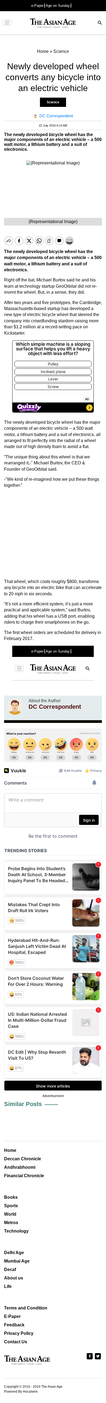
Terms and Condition (25, 1308)
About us (13, 1278)
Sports (11, 1205)
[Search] (100, 23)
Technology (16, 1231)
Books (11, 1197)
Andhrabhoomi (19, 1167)
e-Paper (37, 6)
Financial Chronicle (24, 1175)
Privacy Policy (18, 1333)
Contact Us (15, 1341)
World (10, 1214)
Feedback (14, 1325)
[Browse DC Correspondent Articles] (15, 706)
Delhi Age (14, 1252)
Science (53, 102)
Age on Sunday (58, 6)
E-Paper (12, 1316)
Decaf (10, 1269)
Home (10, 1150)
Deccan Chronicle (22, 1158)
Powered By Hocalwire (21, 1391)
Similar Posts (23, 1104)
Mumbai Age (17, 1261)
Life (8, 1286)
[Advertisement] (53, 534)
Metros (11, 1222)
